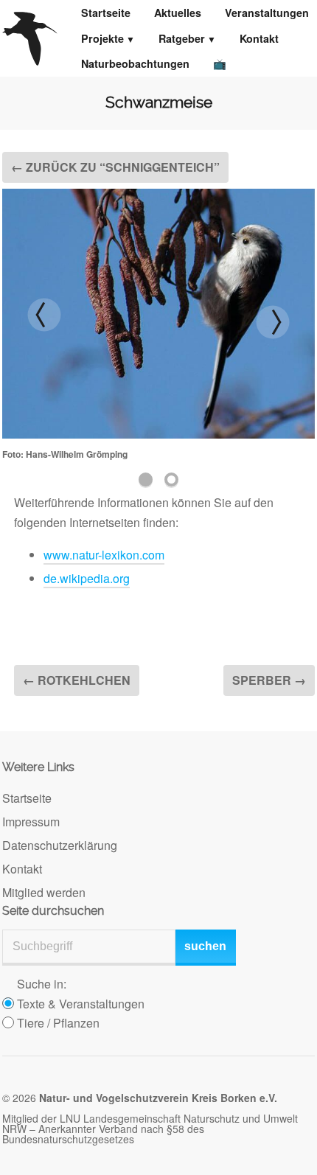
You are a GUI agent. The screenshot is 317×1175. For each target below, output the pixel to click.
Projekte (102, 38)
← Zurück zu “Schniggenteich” (115, 166)
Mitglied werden (44, 892)
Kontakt (259, 38)
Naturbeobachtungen (135, 63)
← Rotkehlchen (76, 680)
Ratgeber (181, 38)
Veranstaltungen (267, 12)
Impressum (31, 821)
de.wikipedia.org (86, 578)
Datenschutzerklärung (59, 845)
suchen (205, 946)
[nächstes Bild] (272, 322)
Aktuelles (177, 12)
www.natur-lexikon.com (103, 554)
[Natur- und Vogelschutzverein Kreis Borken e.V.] (30, 38)
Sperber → (269, 680)
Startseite (105, 12)
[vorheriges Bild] (44, 314)
